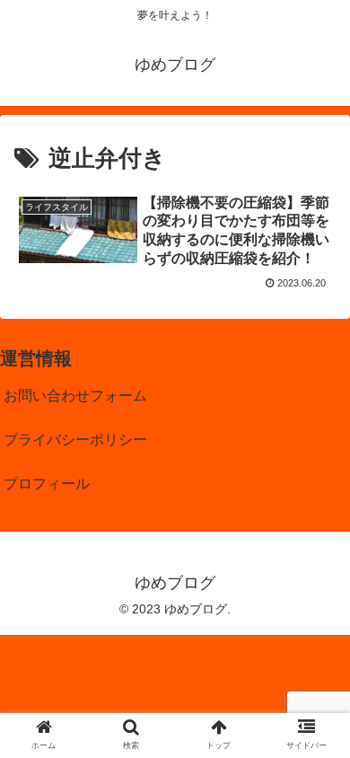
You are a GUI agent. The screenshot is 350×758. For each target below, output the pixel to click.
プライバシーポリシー (75, 439)
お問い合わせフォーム (75, 395)
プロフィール (47, 483)
